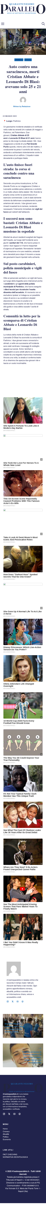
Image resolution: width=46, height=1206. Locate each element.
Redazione (26, 106)
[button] (43, 24)
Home (5, 1128)
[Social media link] (8, 1001)
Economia (7, 1139)
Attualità (6, 1134)
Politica (5, 1136)
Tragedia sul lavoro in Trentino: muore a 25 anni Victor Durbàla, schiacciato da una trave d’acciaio (31, 1057)
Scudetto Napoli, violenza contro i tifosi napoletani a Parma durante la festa (14, 1027)
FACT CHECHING (10, 1154)
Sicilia (28, 60)
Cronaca (19, 60)
